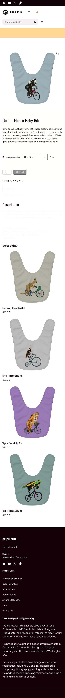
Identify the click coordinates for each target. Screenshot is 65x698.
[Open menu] (29, 12)
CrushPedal (17, 12)
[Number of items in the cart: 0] (42, 22)
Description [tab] (9, 188)
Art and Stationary (11, 599)
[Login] (37, 12)
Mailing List (7, 610)
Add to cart (20, 172)
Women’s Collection (12, 578)
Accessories (8, 589)
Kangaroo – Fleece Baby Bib (13, 307)
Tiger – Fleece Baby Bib (12, 443)
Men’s (5, 605)
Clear (52, 157)
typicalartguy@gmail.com (15, 557)
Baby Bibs (18, 180)
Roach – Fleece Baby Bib (12, 375)
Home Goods (9, 594)
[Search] (35, 22)
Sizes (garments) (11, 157)
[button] (57, 53)
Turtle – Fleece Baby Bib (12, 510)
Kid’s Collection (10, 583)
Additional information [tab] (14, 195)
